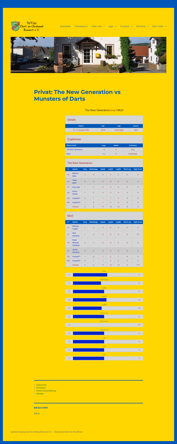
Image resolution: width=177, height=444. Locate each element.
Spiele (103, 169)
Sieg (85, 169)
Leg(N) (118, 169)
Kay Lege (76, 187)
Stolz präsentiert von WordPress (68, 432)
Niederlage (93, 169)
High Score (138, 169)
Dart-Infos (157, 26)
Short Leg (127, 169)
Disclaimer (41, 388)
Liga (111, 26)
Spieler (75, 169)
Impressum (81, 26)
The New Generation (75, 149)
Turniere (124, 26)
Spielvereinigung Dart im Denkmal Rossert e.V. (31, 432)
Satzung (39, 393)
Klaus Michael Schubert (76, 242)
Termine (140, 26)
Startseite (65, 26)
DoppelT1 (76, 198)
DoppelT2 (76, 202)
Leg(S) (110, 169)
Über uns (96, 26)
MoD (69, 154)
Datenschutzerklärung (46, 391)
